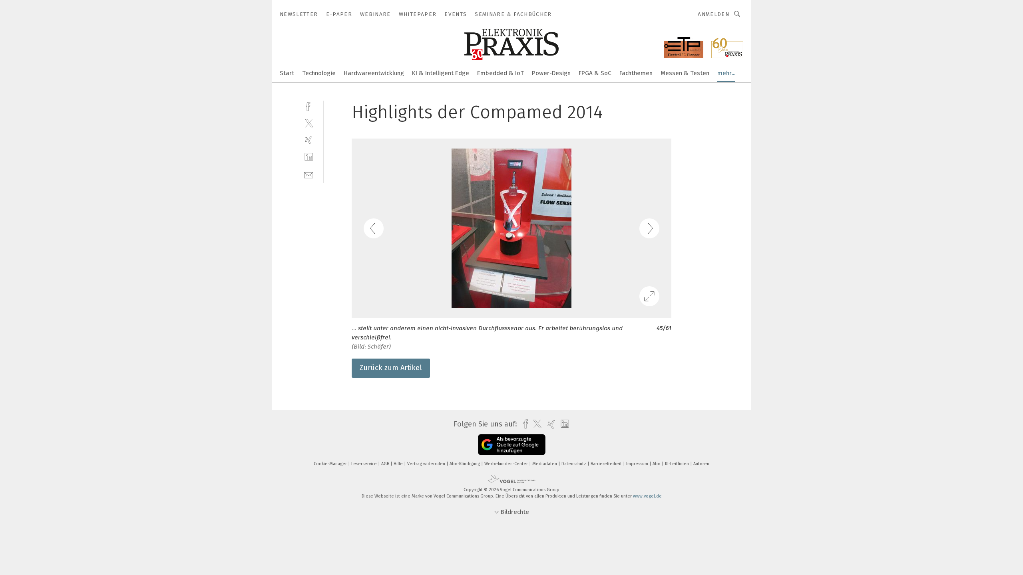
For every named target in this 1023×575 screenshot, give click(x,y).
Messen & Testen (685, 73)
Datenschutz (574, 463)
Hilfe (399, 463)
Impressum (637, 463)
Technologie (319, 73)
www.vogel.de (647, 496)
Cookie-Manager (331, 463)
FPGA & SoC (595, 73)
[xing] (309, 140)
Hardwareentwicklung (374, 73)
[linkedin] (309, 157)
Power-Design (551, 73)
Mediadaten (545, 463)
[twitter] (309, 123)
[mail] (309, 174)
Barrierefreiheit (607, 463)
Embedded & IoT (500, 73)
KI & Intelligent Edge (440, 73)
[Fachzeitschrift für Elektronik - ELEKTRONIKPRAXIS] (287, 72)
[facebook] (309, 106)
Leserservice (364, 463)
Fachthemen (636, 73)
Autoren (701, 463)
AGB (385, 463)
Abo (657, 463)
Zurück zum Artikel (391, 367)
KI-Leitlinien (677, 463)
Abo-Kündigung (465, 463)
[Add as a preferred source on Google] (511, 444)
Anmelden (713, 14)
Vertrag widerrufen (426, 463)
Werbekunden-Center (506, 463)
